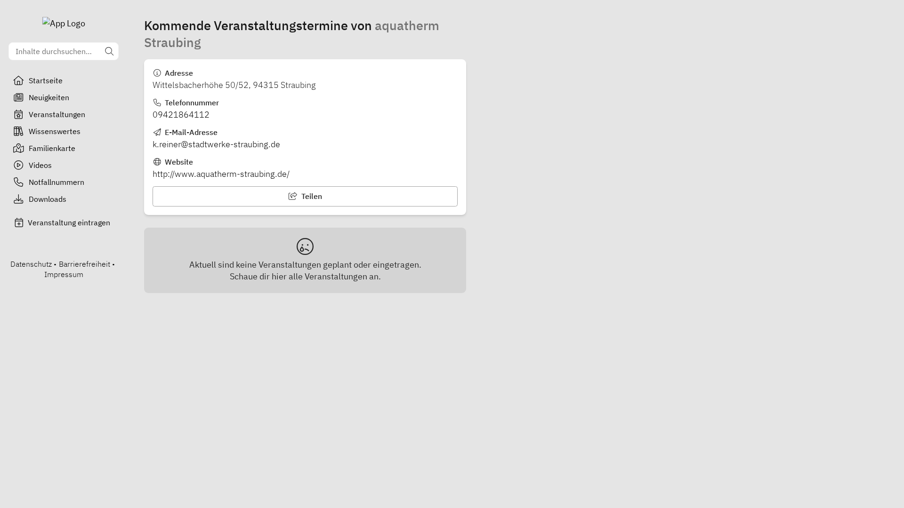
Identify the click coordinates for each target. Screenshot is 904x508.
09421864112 (181, 114)
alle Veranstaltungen (328, 276)
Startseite (46, 80)
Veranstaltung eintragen (69, 222)
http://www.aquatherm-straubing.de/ (221, 173)
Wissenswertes (55, 131)
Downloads (47, 199)
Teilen (310, 196)
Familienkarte (52, 148)
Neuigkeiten (49, 97)
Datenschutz (31, 264)
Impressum (63, 274)
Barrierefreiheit (84, 264)
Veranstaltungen (57, 114)
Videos (40, 165)
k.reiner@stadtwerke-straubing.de (216, 144)
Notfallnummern (56, 182)
